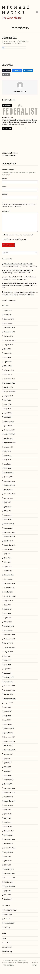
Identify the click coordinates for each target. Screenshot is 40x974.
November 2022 (9, 485)
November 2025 (9, 332)
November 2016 (9, 792)
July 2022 (7, 502)
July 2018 (7, 707)
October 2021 (8, 541)
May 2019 (7, 664)
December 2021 (9, 532)
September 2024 (9, 391)
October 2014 (8, 882)
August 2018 (8, 703)
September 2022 (9, 494)
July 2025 (7, 349)
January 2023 (8, 477)
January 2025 (8, 374)
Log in (4, 938)
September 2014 (9, 886)
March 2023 (8, 468)
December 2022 (9, 481)
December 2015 (9, 839)
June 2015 (7, 861)
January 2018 (8, 733)
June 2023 (7, 455)
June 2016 (7, 814)
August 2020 (8, 600)
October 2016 (8, 797)
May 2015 (7, 865)
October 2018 (8, 694)
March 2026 (8, 315)
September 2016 (9, 801)
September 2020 (9, 596)
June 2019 (7, 660)
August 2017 (8, 754)
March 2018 (8, 724)
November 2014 (9, 878)
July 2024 (7, 400)
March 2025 (8, 366)
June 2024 (7, 404)
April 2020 (7, 617)
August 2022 (8, 498)
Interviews (7, 43)
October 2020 (8, 592)
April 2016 (7, 822)
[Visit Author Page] (20, 85)
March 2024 (8, 417)
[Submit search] (36, 253)
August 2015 (8, 852)
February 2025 (9, 370)
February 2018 (9, 728)
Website (4, 194)
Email (4, 186)
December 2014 (9, 873)
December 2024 (9, 379)
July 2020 (7, 605)
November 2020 (9, 588)
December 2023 (9, 430)
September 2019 (9, 647)
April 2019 (7, 669)
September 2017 (9, 750)
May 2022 (7, 511)
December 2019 (9, 634)
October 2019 (8, 643)
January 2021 (8, 579)
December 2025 (9, 327)
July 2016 (7, 809)
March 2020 (8, 622)
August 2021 (8, 549)
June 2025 (7, 353)
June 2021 (7, 558)
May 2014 (7, 895)
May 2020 (7, 613)
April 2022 (7, 515)
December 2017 (9, 737)
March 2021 (8, 570)
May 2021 (7, 562)
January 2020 (8, 630)
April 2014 (7, 899)
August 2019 (8, 652)
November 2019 (9, 639)
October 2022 (8, 489)
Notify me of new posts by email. (15, 239)
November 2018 (9, 690)
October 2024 (8, 387)
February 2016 (9, 831)
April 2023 (7, 464)
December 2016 (9, 788)
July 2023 (7, 451)
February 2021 (9, 575)
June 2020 (7, 609)
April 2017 (7, 771)
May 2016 (7, 818)
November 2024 (9, 383)
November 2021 (9, 536)
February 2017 (9, 779)
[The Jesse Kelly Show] (14, 138)
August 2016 (8, 805)
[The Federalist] (20, 109)
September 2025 (9, 340)
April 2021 (7, 566)
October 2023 (8, 438)
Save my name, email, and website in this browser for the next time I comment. (19, 205)
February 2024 (9, 421)
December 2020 (9, 583)
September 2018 (9, 698)
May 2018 (7, 715)
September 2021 (9, 545)
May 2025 (7, 357)
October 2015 (8, 843)
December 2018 (9, 686)
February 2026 (9, 319)
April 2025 (7, 361)
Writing (7, 927)
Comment (6, 211)
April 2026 (7, 310)
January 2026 (8, 323)
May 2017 (7, 767)
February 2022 (9, 524)
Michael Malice (23, 41)
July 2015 (7, 856)
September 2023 (9, 443)
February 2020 (9, 626)
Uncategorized (9, 923)
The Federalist (7, 117)
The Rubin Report (34, 963)
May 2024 (7, 408)
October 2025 (8, 336)
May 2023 (7, 460)
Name (4, 179)
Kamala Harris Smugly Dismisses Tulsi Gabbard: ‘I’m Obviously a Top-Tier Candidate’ (15, 963)
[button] (37, 12)
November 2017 (9, 741)
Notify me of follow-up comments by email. (18, 235)
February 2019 (9, 677)
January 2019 (8, 681)
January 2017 (8, 784)
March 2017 (8, 775)
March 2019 (8, 673)
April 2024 (7, 413)
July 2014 (7, 890)
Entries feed (6, 943)
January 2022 (8, 528)
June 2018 (7, 711)
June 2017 (7, 762)
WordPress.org (7, 951)
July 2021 (7, 553)
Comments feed (7, 947)
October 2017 (8, 745)
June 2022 (7, 506)
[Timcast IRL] (14, 53)
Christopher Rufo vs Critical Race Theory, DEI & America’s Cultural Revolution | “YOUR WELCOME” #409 (19, 286)
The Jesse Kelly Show (10, 153)
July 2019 (7, 656)
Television (7, 919)
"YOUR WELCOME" (10, 910)
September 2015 (9, 848)
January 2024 (8, 425)
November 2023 (9, 434)
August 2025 (8, 344)
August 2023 (8, 447)
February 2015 (9, 869)
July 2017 (7, 758)
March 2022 (8, 519)
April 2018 (7, 720)
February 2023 (9, 472)
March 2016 (8, 826)
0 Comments (18, 43)
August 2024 (8, 396)
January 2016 (8, 835)
